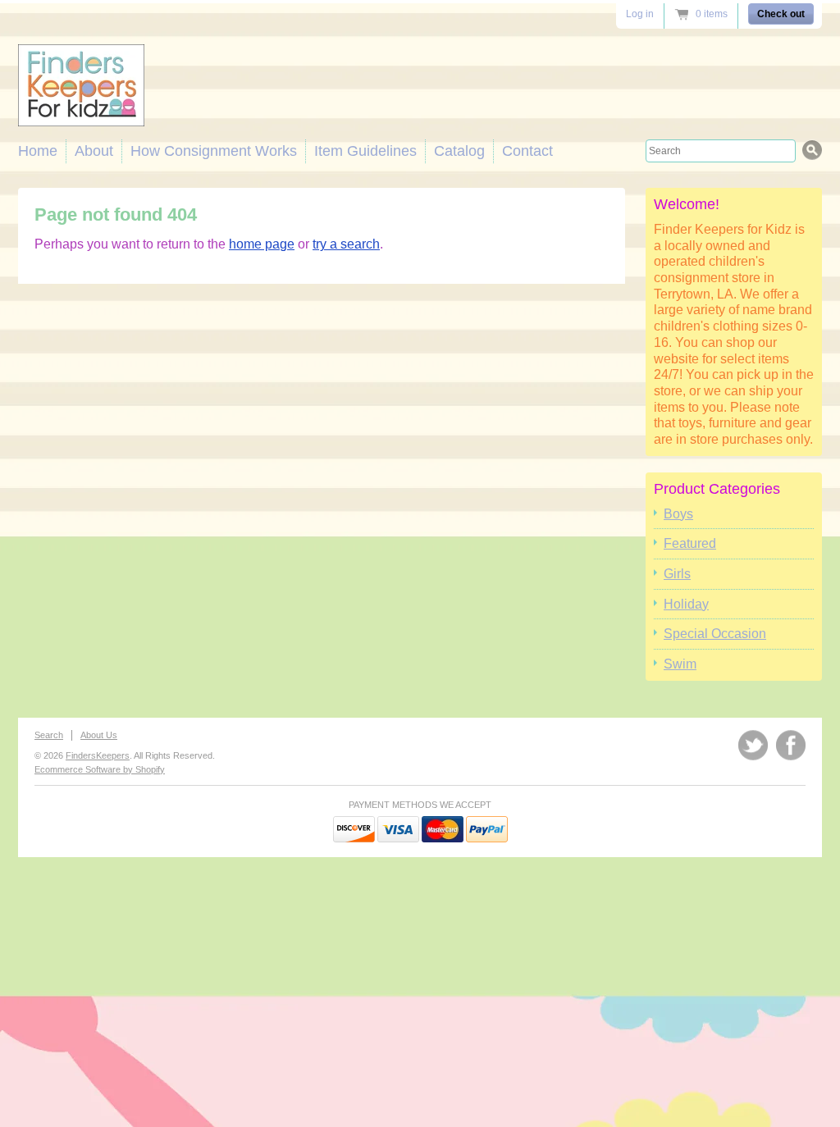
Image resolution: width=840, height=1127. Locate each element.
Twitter (753, 745)
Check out (781, 14)
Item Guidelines (365, 151)
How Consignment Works (213, 151)
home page (261, 244)
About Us (98, 735)
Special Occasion (715, 634)
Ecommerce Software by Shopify (99, 769)
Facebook (791, 745)
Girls (677, 574)
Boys (678, 514)
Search (48, 735)
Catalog (459, 151)
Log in (640, 14)
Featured (690, 543)
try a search (346, 244)
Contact (527, 151)
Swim (680, 664)
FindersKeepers (98, 755)
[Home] (81, 113)
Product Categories (717, 489)
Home (37, 151)
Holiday (686, 604)
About (94, 151)
